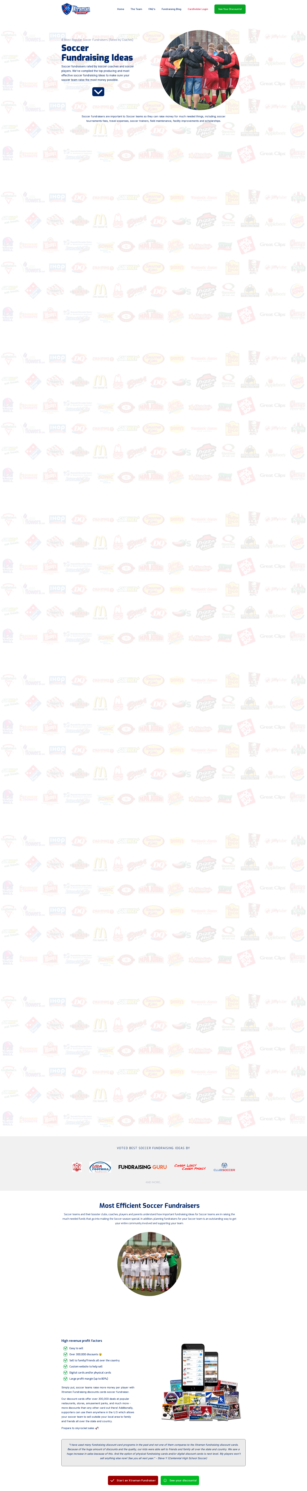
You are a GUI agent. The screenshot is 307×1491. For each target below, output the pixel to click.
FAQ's (152, 9)
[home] (75, 9)
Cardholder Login (198, 9)
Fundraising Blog (171, 9)
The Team (136, 9)
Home (120, 9)
